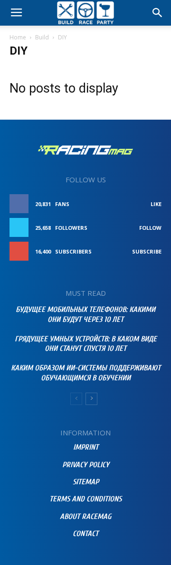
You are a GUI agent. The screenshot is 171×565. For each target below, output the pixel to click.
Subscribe (147, 251)
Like (156, 203)
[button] (157, 13)
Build (42, 37)
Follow (150, 227)
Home (18, 37)
